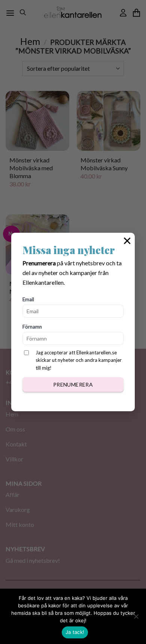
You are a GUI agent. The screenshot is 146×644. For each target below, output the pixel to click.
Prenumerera (73, 384)
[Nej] (135, 619)
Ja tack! (75, 632)
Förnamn (32, 327)
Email (28, 299)
